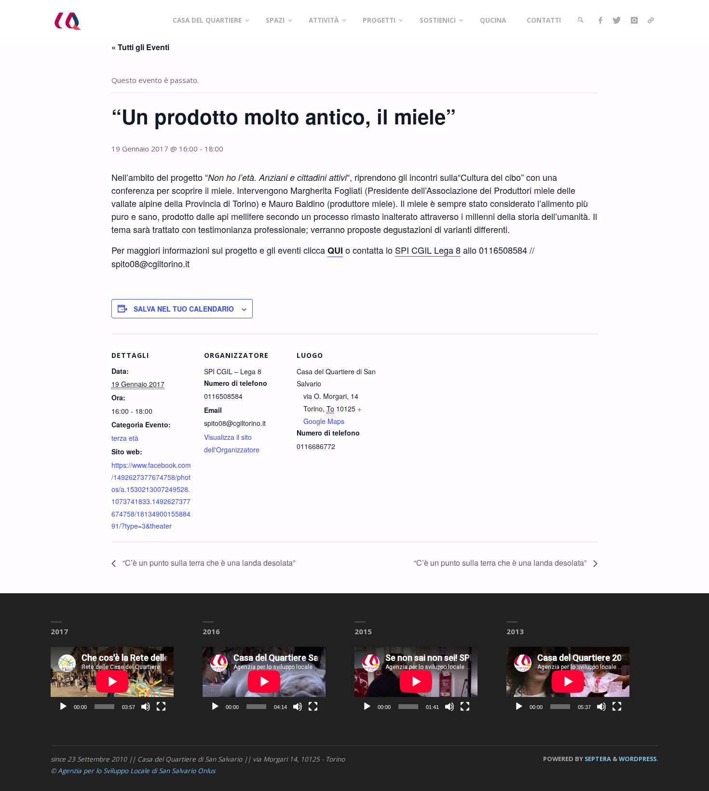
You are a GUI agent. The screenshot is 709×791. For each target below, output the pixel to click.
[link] (580, 20)
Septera (597, 758)
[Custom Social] (650, 20)
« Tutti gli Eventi (140, 47)
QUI (335, 250)
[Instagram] (634, 20)
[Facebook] (600, 20)
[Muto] (145, 706)
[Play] (63, 706)
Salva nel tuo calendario (184, 309)
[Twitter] (616, 20)
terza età (124, 438)
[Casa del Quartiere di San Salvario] (67, 20)
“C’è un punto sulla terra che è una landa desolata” (208, 562)
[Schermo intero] (161, 706)
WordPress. (638, 758)
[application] (112, 681)
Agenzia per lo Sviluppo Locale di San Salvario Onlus (136, 770)
